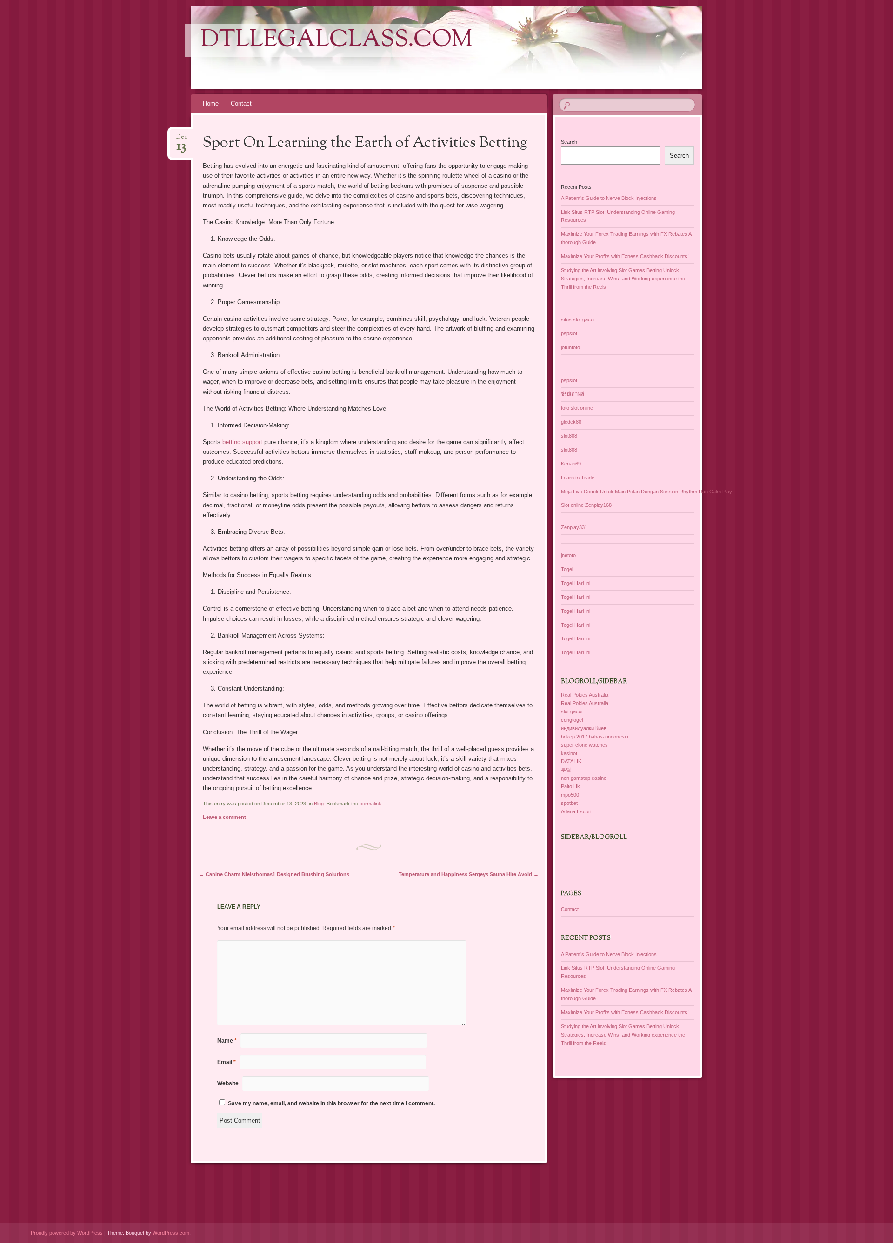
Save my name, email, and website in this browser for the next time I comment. (331, 1103)
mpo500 (570, 795)
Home (211, 103)
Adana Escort (576, 811)
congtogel (572, 720)
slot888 (569, 436)
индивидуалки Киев (583, 728)
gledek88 (571, 422)
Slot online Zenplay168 (586, 505)
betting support (242, 442)
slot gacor (572, 711)
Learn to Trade (577, 477)
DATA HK (571, 761)
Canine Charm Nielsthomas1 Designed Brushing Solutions (274, 874)
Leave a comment (224, 817)
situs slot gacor (578, 319)
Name (227, 1040)
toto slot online (577, 408)
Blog (319, 803)
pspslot (569, 333)
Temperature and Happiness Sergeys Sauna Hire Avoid (469, 874)
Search (569, 142)
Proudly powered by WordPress (67, 1233)
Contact (241, 103)
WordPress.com (171, 1233)
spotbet (569, 803)
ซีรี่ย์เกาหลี (572, 394)
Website (228, 1083)
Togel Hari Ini (575, 583)
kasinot (569, 753)
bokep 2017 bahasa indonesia (594, 736)
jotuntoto (570, 347)
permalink (370, 803)
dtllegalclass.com (337, 40)
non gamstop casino (583, 778)
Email (226, 1062)
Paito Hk (570, 786)
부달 (566, 769)
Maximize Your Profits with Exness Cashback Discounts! (625, 256)
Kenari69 (571, 463)
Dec (181, 139)
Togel (567, 569)
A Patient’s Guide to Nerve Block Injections (609, 198)
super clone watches (584, 745)
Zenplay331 (574, 527)
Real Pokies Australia (584, 695)
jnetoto (568, 555)
